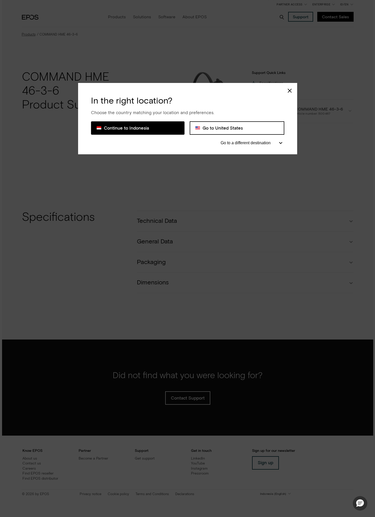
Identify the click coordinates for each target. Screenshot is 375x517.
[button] (360, 503)
